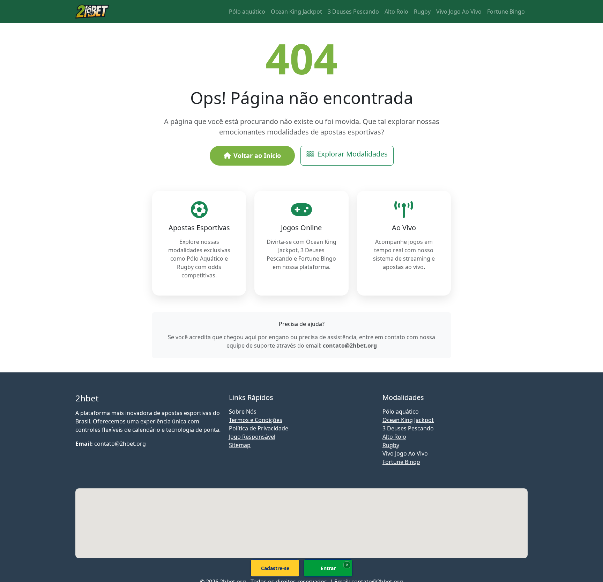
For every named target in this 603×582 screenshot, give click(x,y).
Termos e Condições (255, 420)
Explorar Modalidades (352, 154)
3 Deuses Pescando (353, 11)
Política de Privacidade (258, 428)
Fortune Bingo (506, 11)
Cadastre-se (275, 568)
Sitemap (240, 445)
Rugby (422, 11)
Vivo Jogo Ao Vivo (459, 11)
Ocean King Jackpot (296, 11)
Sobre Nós (242, 411)
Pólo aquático (247, 11)
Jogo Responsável (252, 437)
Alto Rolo (396, 11)
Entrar (328, 568)
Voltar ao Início (257, 155)
